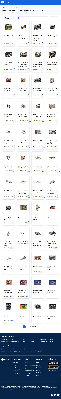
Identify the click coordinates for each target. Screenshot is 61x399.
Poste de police (9, 351)
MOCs (37, 374)
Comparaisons (39, 369)
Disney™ (23, 339)
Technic (32, 341)
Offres (26, 362)
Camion (32, 351)
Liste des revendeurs (29, 370)
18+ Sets (27, 372)
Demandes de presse (17, 369)
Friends (51, 341)
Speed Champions (44, 339)
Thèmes (26, 368)
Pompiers (15, 351)
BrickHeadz (4, 341)
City (12, 339)
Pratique (38, 365)
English (49, 370)
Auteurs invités (16, 364)
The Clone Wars (38, 351)
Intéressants (39, 372)
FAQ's (14, 365)
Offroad (28, 351)
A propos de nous (17, 362)
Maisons (20, 351)
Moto (24, 351)
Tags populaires (6, 345)
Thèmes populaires (7, 336)
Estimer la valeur (28, 377)
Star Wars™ (33, 339)
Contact (14, 367)
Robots (3, 351)
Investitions (38, 364)
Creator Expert (43, 341)
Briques (38, 370)
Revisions (38, 367)
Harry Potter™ (14, 341)
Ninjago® (23, 341)
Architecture (4, 339)
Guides (37, 362)
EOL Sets (27, 375)
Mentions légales (17, 373)
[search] (18, 18)
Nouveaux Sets (28, 373)
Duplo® (51, 339)
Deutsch (54, 370)
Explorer (26, 364)
